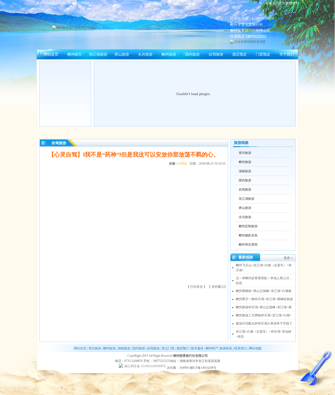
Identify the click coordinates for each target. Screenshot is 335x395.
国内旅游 (192, 54)
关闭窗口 (217, 287)
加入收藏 (265, 3)
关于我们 (286, 54)
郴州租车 (74, 54)
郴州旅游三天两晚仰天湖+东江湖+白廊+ (264, 315)
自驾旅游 (216, 54)
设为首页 (278, 3)
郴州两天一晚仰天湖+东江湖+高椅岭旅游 (264, 299)
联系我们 (240, 348)
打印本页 (197, 287)
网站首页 (51, 54)
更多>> (289, 258)
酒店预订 (182, 348)
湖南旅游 (245, 171)
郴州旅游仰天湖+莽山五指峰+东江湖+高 (264, 307)
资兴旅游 (245, 153)
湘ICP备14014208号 (202, 368)
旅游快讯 (226, 348)
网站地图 (255, 348)
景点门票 (168, 348)
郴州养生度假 (248, 244)
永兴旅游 (145, 54)
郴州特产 (212, 348)
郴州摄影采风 (248, 235)
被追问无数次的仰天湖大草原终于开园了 (264, 323)
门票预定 (263, 54)
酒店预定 (239, 54)
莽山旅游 (121, 54)
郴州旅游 (168, 54)
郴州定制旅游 (248, 226)
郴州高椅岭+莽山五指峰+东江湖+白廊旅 (264, 291)
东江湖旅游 (98, 54)
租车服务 (197, 348)
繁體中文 (292, 3)
